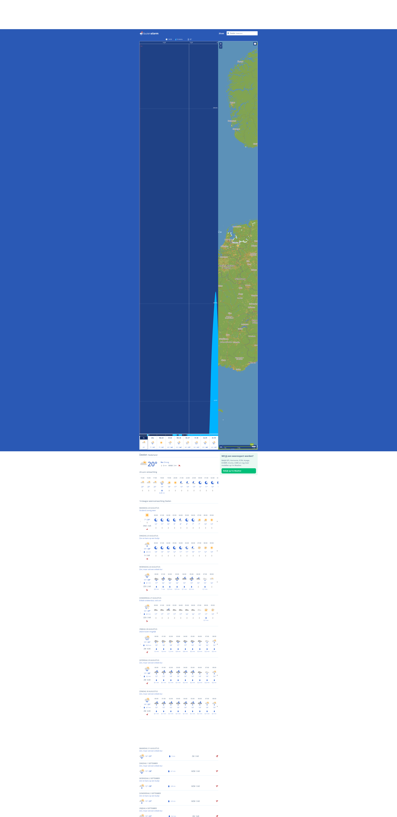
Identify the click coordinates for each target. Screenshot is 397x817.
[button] (238, 245)
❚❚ (221, 447)
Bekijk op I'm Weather (232, 471)
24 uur (221, 33)
